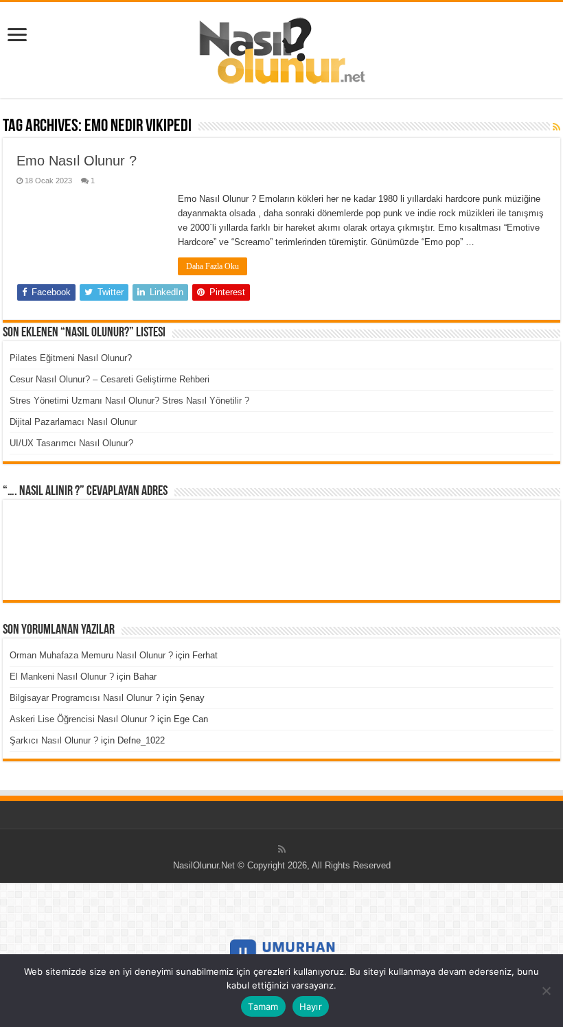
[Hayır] (546, 990)
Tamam (263, 1006)
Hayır (310, 1006)
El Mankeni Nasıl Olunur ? (62, 676)
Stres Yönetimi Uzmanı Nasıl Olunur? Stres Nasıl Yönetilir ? (129, 400)
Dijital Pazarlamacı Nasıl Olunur (73, 422)
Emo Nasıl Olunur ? (76, 160)
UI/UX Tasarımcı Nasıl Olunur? (71, 443)
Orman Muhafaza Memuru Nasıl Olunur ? (91, 655)
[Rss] (282, 849)
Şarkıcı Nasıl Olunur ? (54, 740)
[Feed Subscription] (556, 127)
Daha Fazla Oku (212, 266)
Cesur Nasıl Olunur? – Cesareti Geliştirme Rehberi (109, 379)
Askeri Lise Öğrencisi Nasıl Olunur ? (82, 719)
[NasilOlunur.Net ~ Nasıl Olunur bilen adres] (281, 47)
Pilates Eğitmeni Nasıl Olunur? (71, 358)
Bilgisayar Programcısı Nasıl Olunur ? (85, 698)
